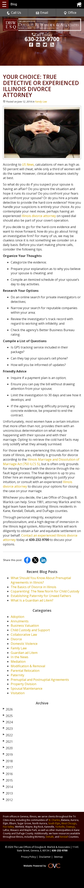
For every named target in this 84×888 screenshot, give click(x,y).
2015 (8, 780)
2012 (8, 800)
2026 (8, 709)
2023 (8, 728)
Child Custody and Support (30, 630)
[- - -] (4, 4)
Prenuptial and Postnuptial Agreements (40, 679)
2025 (8, 716)
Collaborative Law (24, 634)
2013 (8, 793)
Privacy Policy (28, 856)
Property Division (23, 684)
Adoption (17, 616)
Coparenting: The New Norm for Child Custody (45, 591)
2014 (8, 787)
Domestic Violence (24, 643)
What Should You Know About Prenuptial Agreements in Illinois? (41, 580)
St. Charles (54, 820)
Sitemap (58, 856)
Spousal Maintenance (26, 688)
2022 (8, 735)
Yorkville (60, 826)
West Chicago (68, 823)
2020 (8, 748)
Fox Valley (8, 826)
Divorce (16, 639)
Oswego (70, 826)
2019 (8, 754)
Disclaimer (45, 856)
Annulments (20, 621)
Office (72, 12)
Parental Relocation (25, 670)
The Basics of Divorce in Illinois (33, 587)
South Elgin (54, 823)
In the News (19, 657)
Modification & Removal (28, 666)
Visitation (18, 693)
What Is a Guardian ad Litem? (32, 600)
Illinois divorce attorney (38, 216)
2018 (8, 761)
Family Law (41, 101)
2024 (8, 722)
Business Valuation (25, 625)
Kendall (64, 836)
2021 (8, 741)
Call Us (16, 12)
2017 (8, 767)
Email (44, 12)
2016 (8, 774)
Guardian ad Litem (24, 653)
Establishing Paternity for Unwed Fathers (41, 596)
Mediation (18, 661)
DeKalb (50, 836)
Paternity (17, 675)
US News (28, 164)
